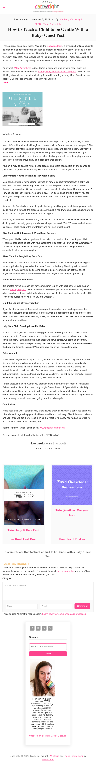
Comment (82, 606)
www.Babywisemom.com (52, 427)
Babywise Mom (54, 45)
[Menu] (4, 6)
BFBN (38, 24)
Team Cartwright (52, 24)
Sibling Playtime (18, 289)
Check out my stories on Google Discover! (47, 735)
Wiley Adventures (22, 67)
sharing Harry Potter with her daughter (57, 71)
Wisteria (54, 755)
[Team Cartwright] (48, 6)
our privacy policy (65, 570)
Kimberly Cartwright (71, 19)
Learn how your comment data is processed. (64, 613)
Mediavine (48, 759)
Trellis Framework (73, 755)
